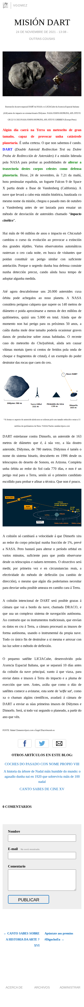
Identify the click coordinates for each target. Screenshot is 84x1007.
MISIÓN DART (42, 22)
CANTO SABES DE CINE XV (42, 789)
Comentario (16, 866)
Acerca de (14, 987)
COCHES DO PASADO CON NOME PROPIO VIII (42, 764)
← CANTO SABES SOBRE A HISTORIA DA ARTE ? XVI (21, 939)
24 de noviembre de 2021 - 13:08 (41, 32)
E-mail (24, 849)
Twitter (42, 743)
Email (59, 743)
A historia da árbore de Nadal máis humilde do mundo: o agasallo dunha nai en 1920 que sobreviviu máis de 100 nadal (42, 777)
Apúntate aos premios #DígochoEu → (59, 936)
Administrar (70, 987)
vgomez (20, 5)
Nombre (14, 831)
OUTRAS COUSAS (42, 38)
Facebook (25, 743)
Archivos (42, 987)
